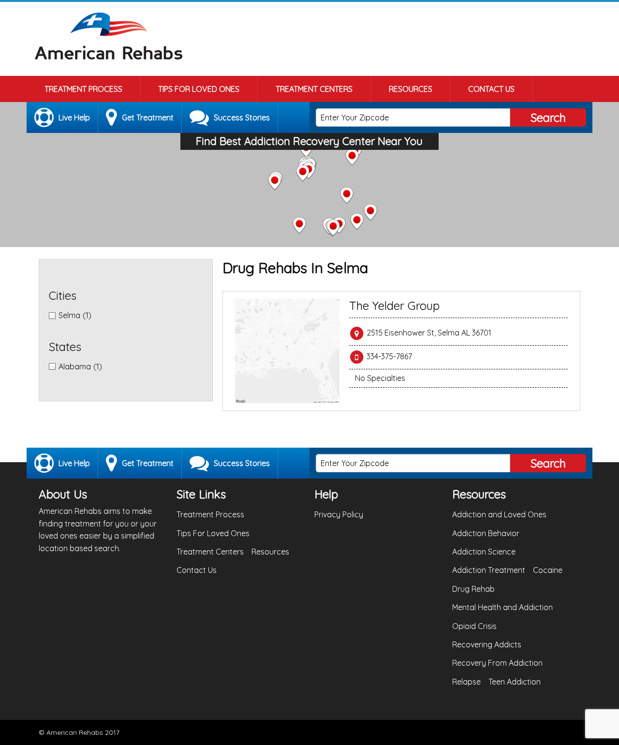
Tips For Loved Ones (198, 89)
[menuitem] (84, 89)
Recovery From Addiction (497, 663)
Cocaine (547, 570)
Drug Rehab (473, 589)
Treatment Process (83, 89)
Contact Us (491, 89)
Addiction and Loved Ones (499, 514)
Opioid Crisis (474, 626)
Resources (410, 89)
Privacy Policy (338, 514)
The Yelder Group (394, 305)
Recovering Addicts (486, 644)
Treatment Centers (314, 89)
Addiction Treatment (488, 570)
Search (548, 117)
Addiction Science (484, 551)
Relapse (466, 682)
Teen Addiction (514, 682)
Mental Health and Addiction (502, 607)
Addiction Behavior (485, 533)
